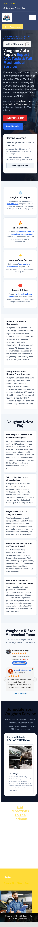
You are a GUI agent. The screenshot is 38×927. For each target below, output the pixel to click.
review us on (18, 663)
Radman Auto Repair (21, 650)
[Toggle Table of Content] (26, 44)
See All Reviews (20, 693)
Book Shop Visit (13, 126)
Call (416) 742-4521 (15, 118)
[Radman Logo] (7, 14)
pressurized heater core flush (22, 234)
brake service (12, 267)
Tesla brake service (25, 104)
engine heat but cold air (25, 232)
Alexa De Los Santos (22, 670)
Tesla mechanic (24, 264)
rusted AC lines (12, 204)
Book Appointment (20, 165)
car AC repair (22, 101)
